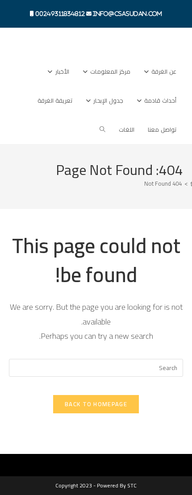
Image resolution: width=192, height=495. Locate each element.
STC (132, 485)
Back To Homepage (96, 404)
